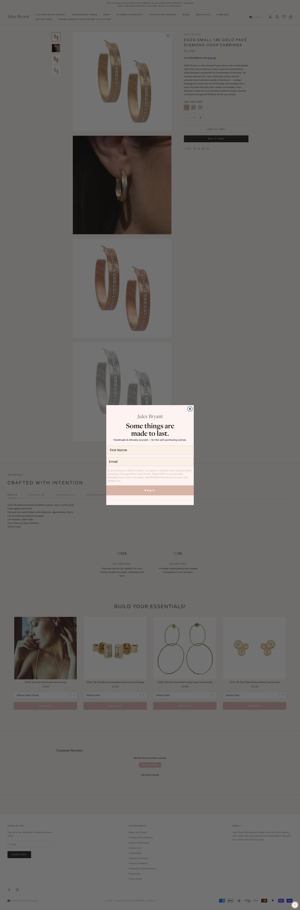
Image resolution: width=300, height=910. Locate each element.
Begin (150, 490)
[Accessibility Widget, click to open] (294, 904)
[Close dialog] (190, 408)
